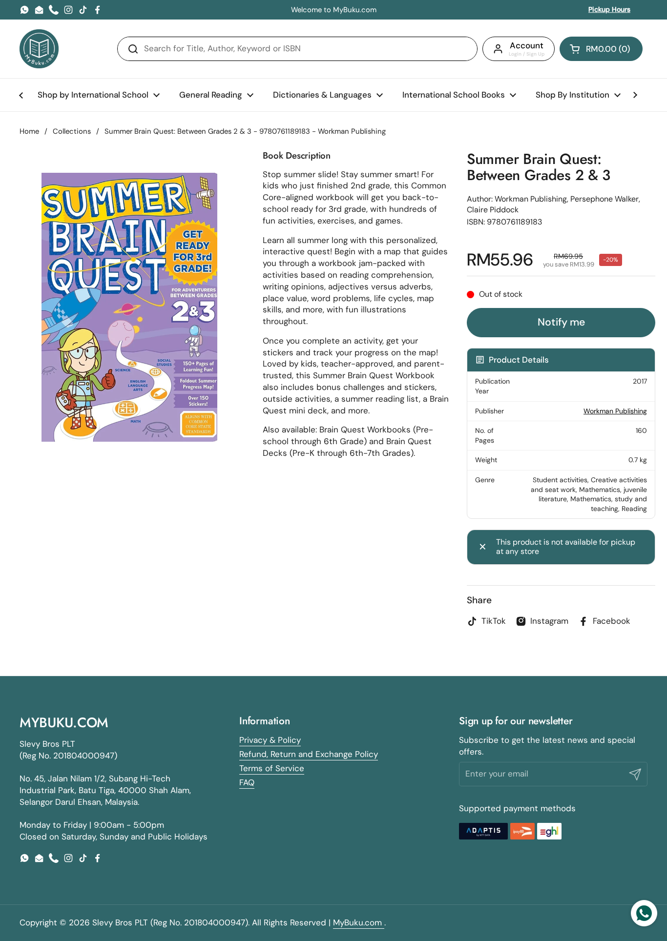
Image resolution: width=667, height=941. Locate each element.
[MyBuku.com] (39, 48)
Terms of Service (271, 768)
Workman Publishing (615, 411)
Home (29, 131)
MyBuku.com (358, 922)
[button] (601, 49)
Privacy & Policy (270, 740)
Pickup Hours (609, 9)
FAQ (246, 782)
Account (526, 45)
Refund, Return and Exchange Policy (308, 754)
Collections (72, 131)
